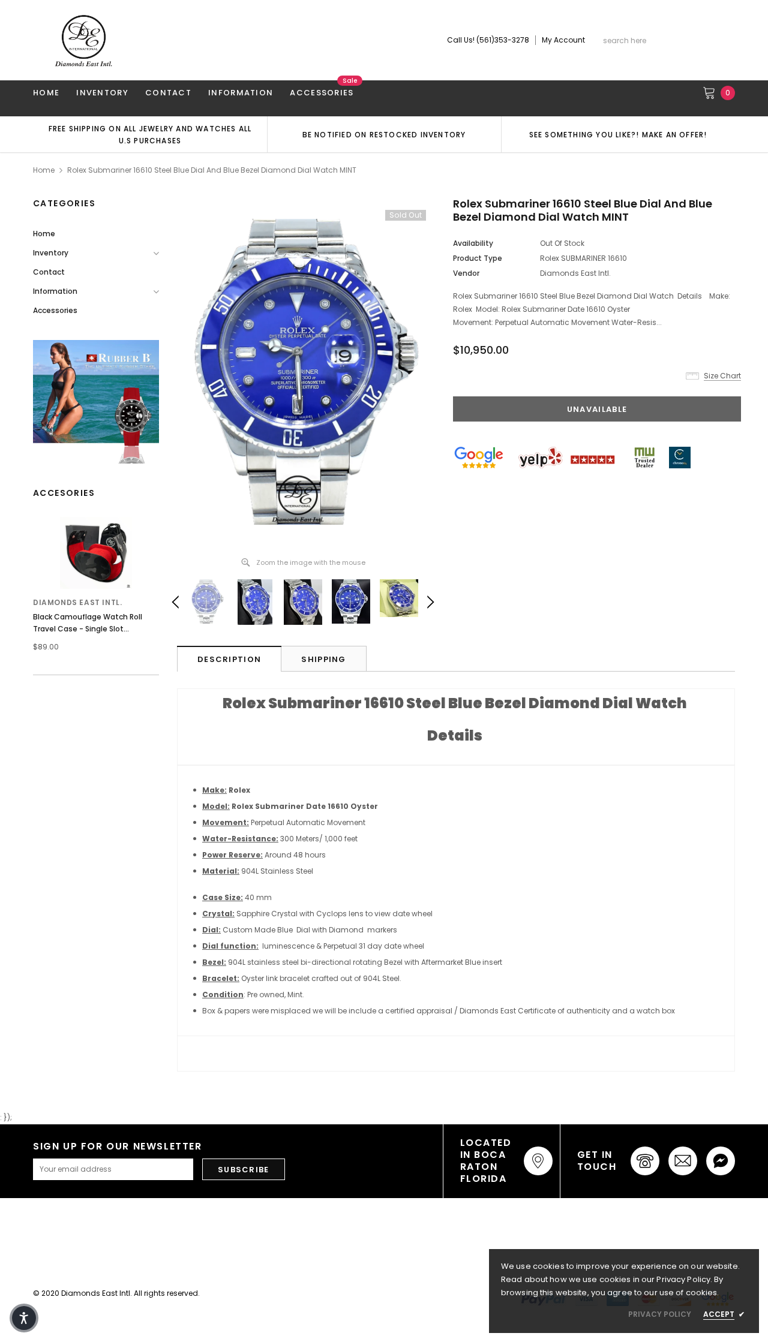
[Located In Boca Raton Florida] (538, 1161)
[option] (150, 134)
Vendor (466, 273)
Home (44, 170)
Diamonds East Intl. (77, 602)
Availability (473, 243)
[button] (24, 1318)
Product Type (477, 258)
